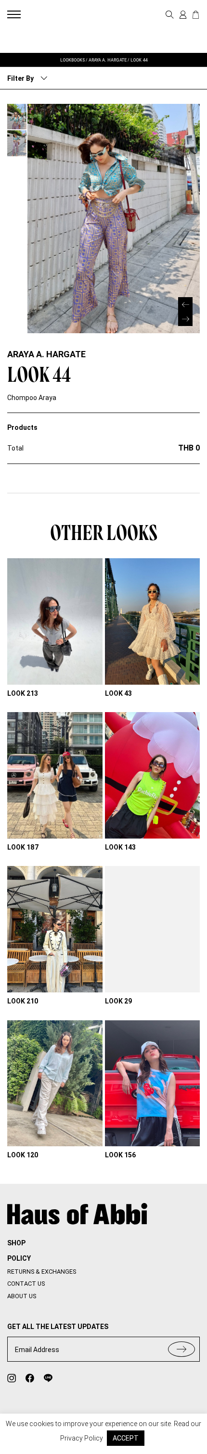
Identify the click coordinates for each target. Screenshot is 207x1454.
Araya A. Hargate (46, 354)
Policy (19, 1258)
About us (21, 1296)
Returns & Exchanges (41, 1271)
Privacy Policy (81, 1438)
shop (16, 1243)
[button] (185, 319)
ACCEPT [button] (126, 1438)
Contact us (26, 1283)
